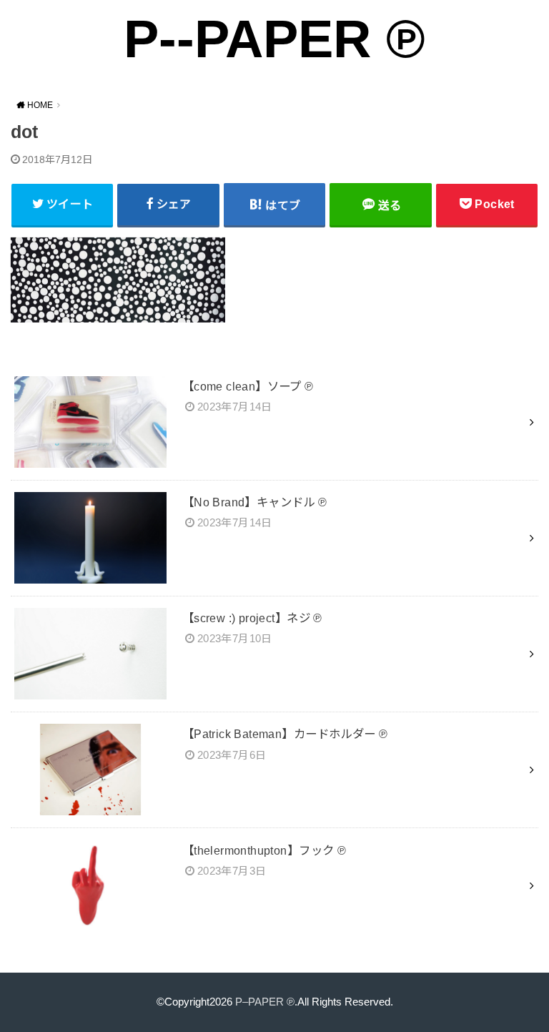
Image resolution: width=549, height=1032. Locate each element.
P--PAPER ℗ (274, 39)
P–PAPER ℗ (265, 1002)
